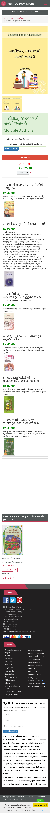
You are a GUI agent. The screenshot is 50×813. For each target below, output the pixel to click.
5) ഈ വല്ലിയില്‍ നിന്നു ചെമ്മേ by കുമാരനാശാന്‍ (21, 379)
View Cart (8, 662)
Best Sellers (9, 674)
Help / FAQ (32, 678)
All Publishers (10, 680)
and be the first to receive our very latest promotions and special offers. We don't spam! (24, 707)
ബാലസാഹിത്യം (17, 18)
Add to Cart (7, 570)
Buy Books (9, 668)
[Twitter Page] (13, 603)
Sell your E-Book (11, 695)
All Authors (9, 683)
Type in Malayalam (35, 684)
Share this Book (11, 149)
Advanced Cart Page (36, 653)
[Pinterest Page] (20, 603)
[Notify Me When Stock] (31, 173)
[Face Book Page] (6, 603)
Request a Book (34, 675)
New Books (9, 671)
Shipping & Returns (35, 659)
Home (6, 18)
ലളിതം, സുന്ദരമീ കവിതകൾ (21, 121)
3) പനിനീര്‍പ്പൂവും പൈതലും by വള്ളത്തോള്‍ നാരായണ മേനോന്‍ (22, 297)
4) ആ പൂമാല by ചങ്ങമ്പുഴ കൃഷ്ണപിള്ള (22, 338)
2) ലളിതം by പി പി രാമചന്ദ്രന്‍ (24, 224)
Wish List (8, 665)
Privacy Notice (34, 662)
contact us (7, 760)
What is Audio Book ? (36, 656)
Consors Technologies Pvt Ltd (14, 799)
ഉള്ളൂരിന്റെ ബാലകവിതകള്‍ (15, 558)
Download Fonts (35, 681)
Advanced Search (35, 650)
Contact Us (32, 672)
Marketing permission (14, 726)
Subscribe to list (10, 731)
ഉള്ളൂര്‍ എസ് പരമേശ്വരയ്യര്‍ (13, 562)
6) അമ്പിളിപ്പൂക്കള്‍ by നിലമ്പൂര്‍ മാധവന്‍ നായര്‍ (21, 422)
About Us (32, 669)
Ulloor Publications (8, 565)
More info (39, 810)
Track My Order (11, 677)
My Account (9, 659)
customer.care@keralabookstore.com (20, 632)
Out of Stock (23, 173)
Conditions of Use (35, 666)
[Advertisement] (25, 484)
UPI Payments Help (36, 687)
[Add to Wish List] (16, 570)
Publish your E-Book (13, 692)
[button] (25, 12)
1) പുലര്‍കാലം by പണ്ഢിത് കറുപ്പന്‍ (23, 186)
